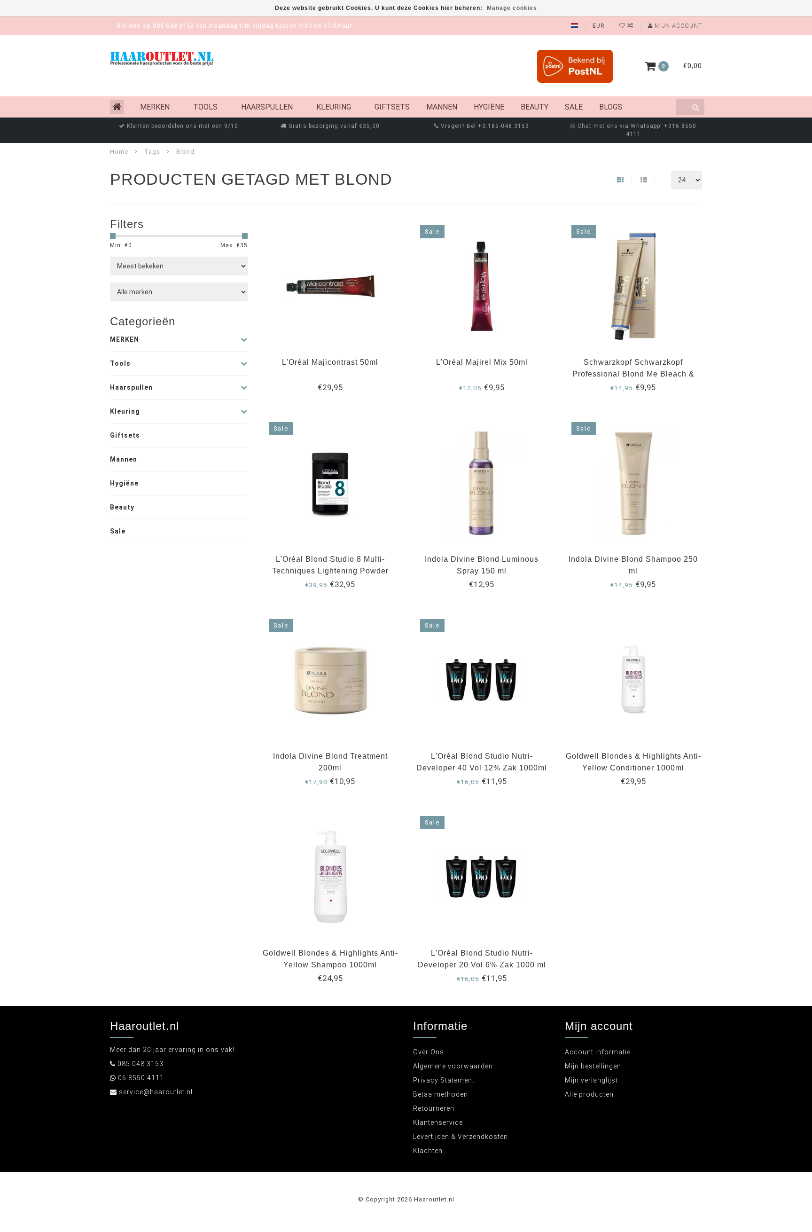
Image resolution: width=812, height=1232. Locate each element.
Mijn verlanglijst (591, 1080)
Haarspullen (267, 106)
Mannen (441, 106)
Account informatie (598, 1052)
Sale (574, 106)
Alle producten (589, 1094)
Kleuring (333, 106)
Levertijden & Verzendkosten (460, 1136)
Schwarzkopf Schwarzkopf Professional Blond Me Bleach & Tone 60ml (633, 374)
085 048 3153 (140, 1063)
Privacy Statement (444, 1080)
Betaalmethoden (440, 1094)
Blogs (610, 106)
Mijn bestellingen (593, 1066)
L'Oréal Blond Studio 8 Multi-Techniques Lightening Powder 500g (330, 571)
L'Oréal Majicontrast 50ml (330, 362)
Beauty (534, 106)
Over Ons (428, 1052)
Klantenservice (438, 1122)
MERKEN (155, 106)
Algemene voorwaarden (453, 1066)
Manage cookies (512, 8)
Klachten (428, 1150)
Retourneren (433, 1108)
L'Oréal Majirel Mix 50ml (482, 362)
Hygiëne (489, 106)
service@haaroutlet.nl (156, 1092)
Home (119, 151)
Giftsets (392, 106)
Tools (205, 106)
